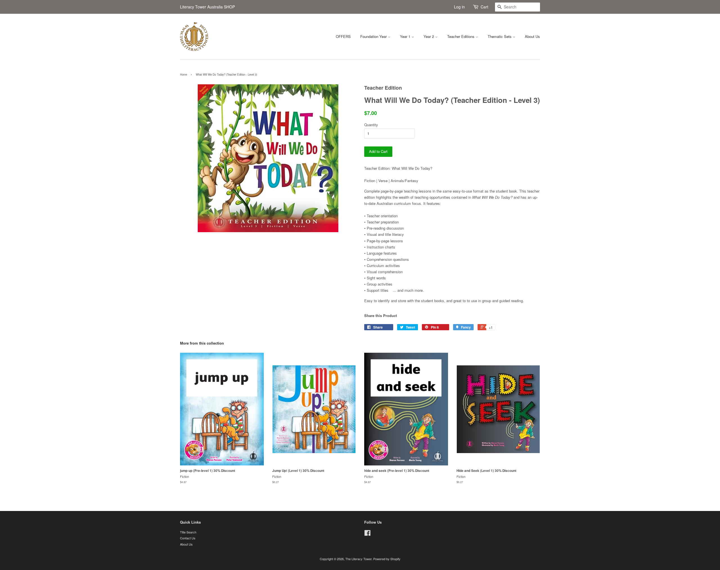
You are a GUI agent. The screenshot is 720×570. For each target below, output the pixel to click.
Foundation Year (374, 36)
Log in (459, 7)
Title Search (188, 532)
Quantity (371, 124)
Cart (484, 7)
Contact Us (187, 538)
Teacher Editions (461, 36)
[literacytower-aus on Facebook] (367, 534)
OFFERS (343, 36)
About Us (532, 36)
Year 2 (429, 36)
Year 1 (405, 36)
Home (183, 74)
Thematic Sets (500, 36)
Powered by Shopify (386, 559)
